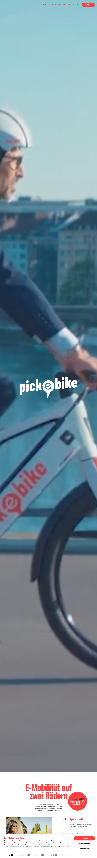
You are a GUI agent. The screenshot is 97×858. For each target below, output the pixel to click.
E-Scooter (53, 5)
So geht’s (71, 5)
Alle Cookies (84, 838)
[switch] (28, 855)
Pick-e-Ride (62, 5)
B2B (77, 5)
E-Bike (45, 5)
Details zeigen (63, 855)
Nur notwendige (84, 848)
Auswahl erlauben (84, 843)
